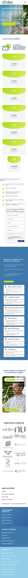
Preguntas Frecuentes (7, 543)
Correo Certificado (10, 379)
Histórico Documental (7, 499)
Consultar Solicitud (6, 517)
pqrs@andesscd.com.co (8, 572)
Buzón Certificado (20, 379)
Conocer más (11, 410)
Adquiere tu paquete (8, 23)
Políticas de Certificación (8, 494)
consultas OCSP (6, 538)
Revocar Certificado (7, 520)
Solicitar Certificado (7, 515)
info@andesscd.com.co (8, 574)
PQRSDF (4, 491)
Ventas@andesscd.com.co (8, 569)
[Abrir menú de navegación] (25, 2)
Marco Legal (5, 497)
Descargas (4, 535)
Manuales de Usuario (7, 532)
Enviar (21, 241)
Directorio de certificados (8, 541)
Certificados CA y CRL (7, 523)
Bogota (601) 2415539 (7, 553)
